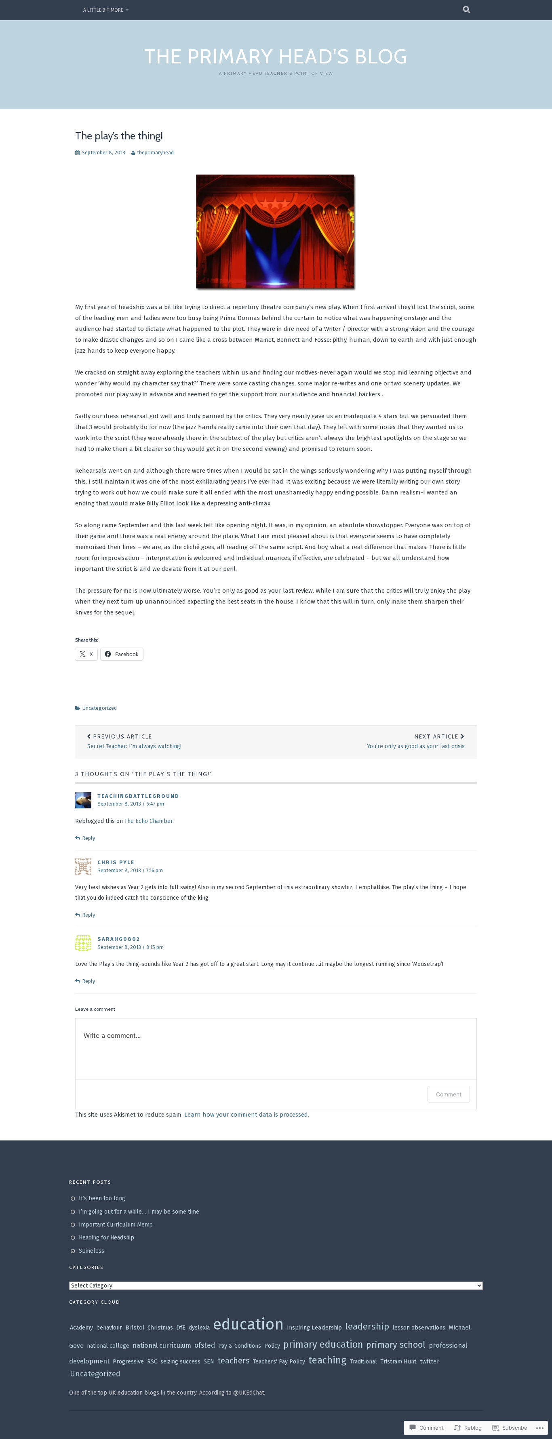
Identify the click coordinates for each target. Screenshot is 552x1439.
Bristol (134, 1327)
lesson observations (418, 1327)
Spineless (91, 1251)
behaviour (109, 1327)
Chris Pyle (116, 862)
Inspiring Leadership (314, 1327)
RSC (152, 1361)
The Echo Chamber (148, 821)
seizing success (180, 1361)
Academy (81, 1327)
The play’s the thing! (119, 136)
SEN (209, 1361)
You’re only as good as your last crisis (416, 741)
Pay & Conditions (239, 1345)
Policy (272, 1345)
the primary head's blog (276, 56)
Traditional (363, 1361)
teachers (233, 1360)
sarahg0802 (118, 939)
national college (108, 1345)
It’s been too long (102, 1198)
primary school (396, 1345)
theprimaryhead (155, 152)
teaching (327, 1360)
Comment (448, 1094)
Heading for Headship (106, 1237)
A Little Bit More (103, 10)
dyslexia (199, 1327)
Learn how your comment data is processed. (246, 1114)
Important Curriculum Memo (116, 1224)
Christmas (160, 1327)
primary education (323, 1344)
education (248, 1324)
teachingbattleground (138, 796)
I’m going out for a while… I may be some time (139, 1211)
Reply (88, 838)
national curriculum (162, 1345)
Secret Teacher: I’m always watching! (134, 741)
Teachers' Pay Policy (279, 1361)
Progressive (128, 1361)
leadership (367, 1326)
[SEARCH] (467, 10)
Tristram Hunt (398, 1361)
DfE (180, 1327)
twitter (429, 1361)
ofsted (204, 1345)
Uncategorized (99, 708)
